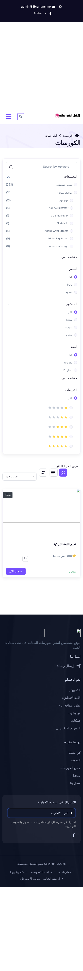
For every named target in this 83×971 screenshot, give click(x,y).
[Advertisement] (41, 68)
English (67, 370)
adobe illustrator (58, 207)
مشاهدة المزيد (68, 257)
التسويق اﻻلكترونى (68, 728)
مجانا (70, 284)
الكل (70, 277)
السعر (73, 269)
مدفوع (69, 292)
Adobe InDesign (58, 246)
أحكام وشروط (18, 872)
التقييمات (71, 390)
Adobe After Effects (56, 230)
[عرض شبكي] (63, 473)
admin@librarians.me (36, 6)
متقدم (69, 335)
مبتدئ (69, 319)
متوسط (68, 327)
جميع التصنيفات (64, 184)
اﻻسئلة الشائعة (51, 878)
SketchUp (62, 223)
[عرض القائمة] (54, 473)
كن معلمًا (74, 753)
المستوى (71, 304)
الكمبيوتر (75, 690)
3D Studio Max (59, 215)
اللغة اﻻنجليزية (71, 698)
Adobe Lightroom (58, 238)
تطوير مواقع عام (70, 705)
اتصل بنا (75, 783)
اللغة (74, 347)
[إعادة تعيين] (43, 473)
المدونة (76, 760)
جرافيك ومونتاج (64, 192)
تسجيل (76, 775)
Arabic (68, 362)
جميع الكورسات (70, 768)
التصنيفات (70, 176)
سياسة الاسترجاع (30, 878)
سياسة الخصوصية (41, 872)
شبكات (76, 721)
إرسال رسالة (66, 666)
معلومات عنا (64, 872)
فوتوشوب (63, 200)
